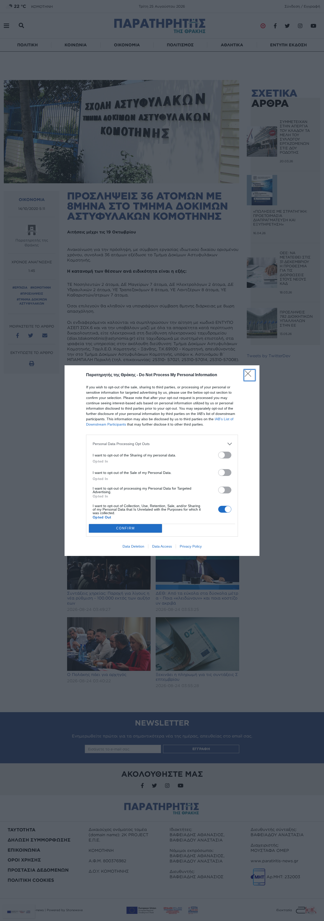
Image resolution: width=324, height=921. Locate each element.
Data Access (162, 546)
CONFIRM (125, 528)
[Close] (249, 375)
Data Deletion (133, 546)
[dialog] (162, 460)
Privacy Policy (191, 546)
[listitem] (162, 444)
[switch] (224, 455)
